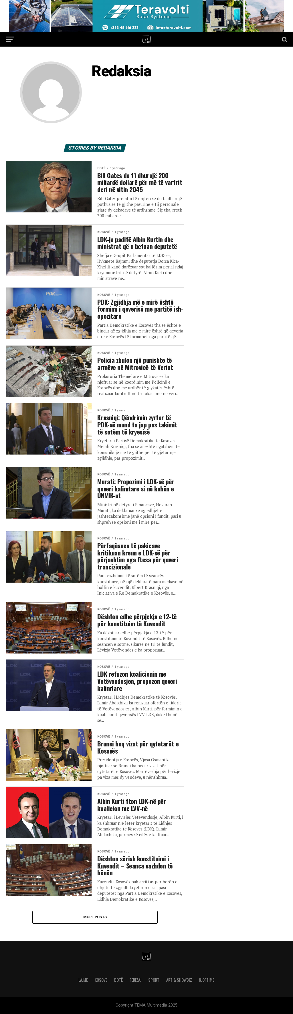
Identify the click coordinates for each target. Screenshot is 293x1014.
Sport (153, 980)
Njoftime (206, 980)
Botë (118, 980)
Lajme (83, 980)
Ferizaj (135, 980)
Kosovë (101, 980)
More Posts (95, 917)
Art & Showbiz (179, 980)
